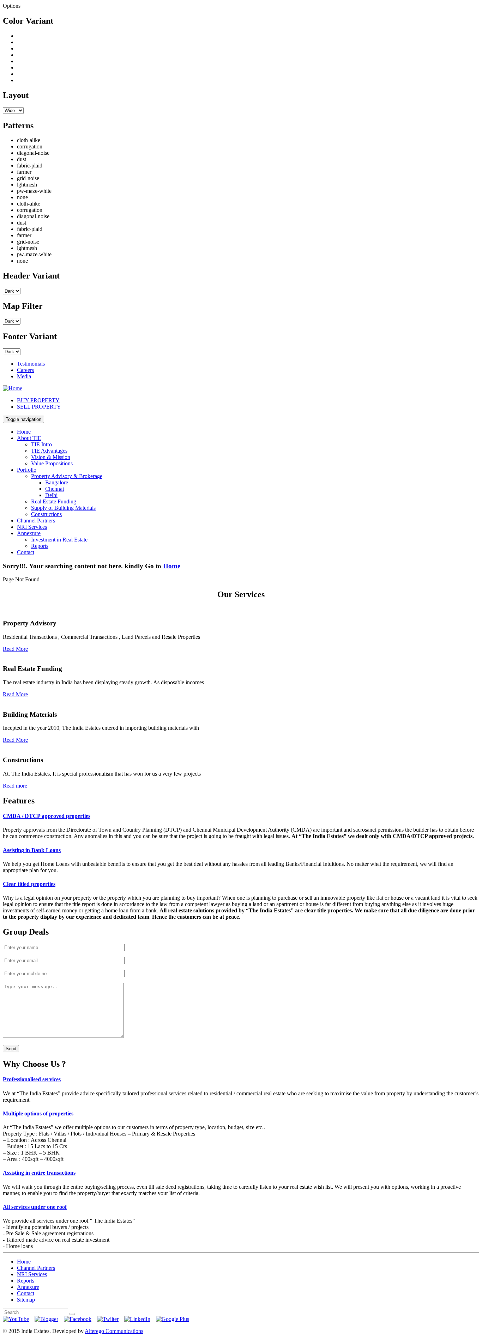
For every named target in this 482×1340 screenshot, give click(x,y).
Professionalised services (32, 1079)
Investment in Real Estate (59, 540)
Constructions (46, 514)
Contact (25, 552)
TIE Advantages (49, 451)
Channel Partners (36, 521)
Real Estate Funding (53, 501)
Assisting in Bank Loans (32, 850)
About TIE (29, 438)
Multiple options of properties (38, 1113)
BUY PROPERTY (38, 400)
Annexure (28, 1287)
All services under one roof (35, 1207)
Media (24, 376)
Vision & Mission (50, 457)
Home (24, 432)
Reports (39, 546)
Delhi (51, 495)
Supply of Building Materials (63, 508)
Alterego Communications (114, 1331)
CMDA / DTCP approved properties (46, 816)
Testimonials (31, 364)
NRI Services (32, 527)
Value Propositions (52, 463)
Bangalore (56, 482)
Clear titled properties (29, 884)
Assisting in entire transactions (39, 1173)
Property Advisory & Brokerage (66, 476)
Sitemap (26, 1300)
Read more (15, 786)
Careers (25, 370)
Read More (15, 649)
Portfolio (26, 470)
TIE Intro (41, 444)
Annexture (29, 533)
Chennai (54, 489)
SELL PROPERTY (39, 407)
